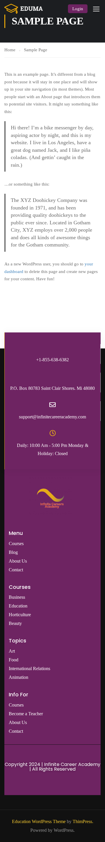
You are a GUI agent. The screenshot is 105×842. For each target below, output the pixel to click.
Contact (16, 569)
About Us (18, 561)
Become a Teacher (26, 713)
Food (13, 659)
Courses (16, 543)
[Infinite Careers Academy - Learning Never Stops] (23, 9)
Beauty (15, 623)
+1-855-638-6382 (52, 359)
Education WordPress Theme (39, 821)
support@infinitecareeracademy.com (52, 416)
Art (12, 651)
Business (17, 597)
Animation (18, 677)
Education (18, 605)
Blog (13, 552)
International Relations (29, 668)
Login (77, 8)
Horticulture (20, 614)
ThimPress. (83, 821)
